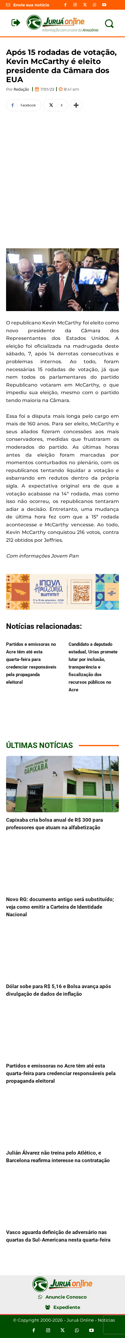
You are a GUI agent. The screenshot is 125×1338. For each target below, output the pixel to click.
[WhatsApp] (94, 5)
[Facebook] (65, 5)
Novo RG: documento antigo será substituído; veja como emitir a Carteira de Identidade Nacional (60, 906)
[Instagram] (75, 5)
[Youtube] (104, 5)
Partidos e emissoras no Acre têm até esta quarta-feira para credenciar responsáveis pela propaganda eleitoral (61, 1073)
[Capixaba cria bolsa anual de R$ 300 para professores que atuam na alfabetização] (62, 784)
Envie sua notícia (31, 4)
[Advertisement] (62, 178)
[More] (76, 105)
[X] (84, 5)
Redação (21, 89)
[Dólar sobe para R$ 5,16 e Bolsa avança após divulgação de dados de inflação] (62, 950)
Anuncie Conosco (66, 1297)
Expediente (66, 1307)
